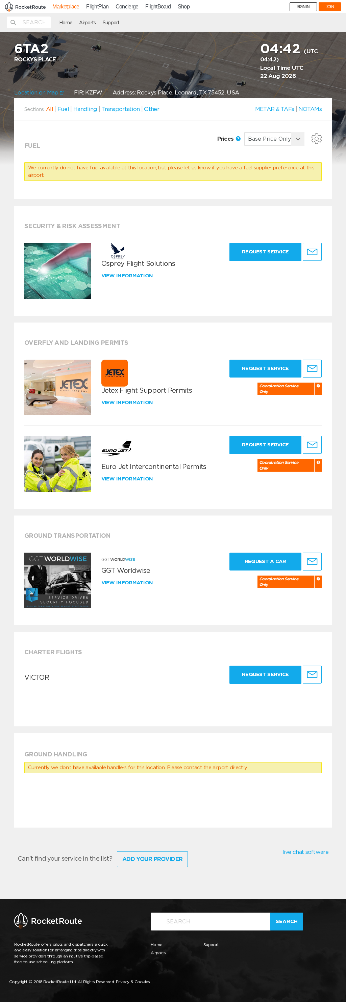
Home (65, 22)
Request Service (265, 252)
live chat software (305, 851)
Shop (184, 6)
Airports (87, 22)
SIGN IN (303, 6)
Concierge (127, 6)
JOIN (330, 6)
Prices (226, 138)
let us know (197, 168)
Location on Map (37, 92)
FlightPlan (97, 6)
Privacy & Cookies (133, 981)
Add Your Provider (152, 859)
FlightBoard (158, 6)
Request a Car (265, 561)
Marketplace (65, 6)
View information (127, 276)
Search (287, 921)
